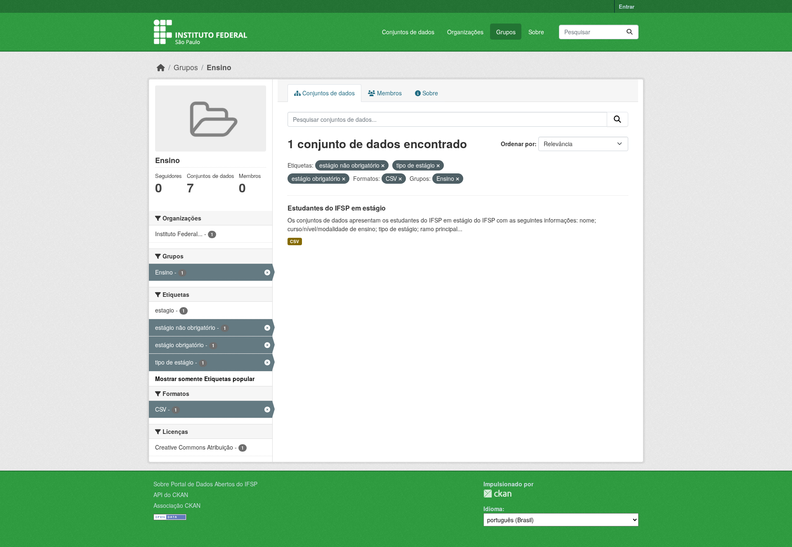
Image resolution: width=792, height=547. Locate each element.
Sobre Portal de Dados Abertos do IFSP (205, 484)
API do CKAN (170, 494)
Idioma (492, 508)
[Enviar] (629, 32)
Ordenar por (518, 144)
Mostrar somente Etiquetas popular (205, 378)
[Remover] (382, 165)
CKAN (497, 493)
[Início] (161, 67)
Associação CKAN (176, 505)
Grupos (506, 32)
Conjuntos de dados (408, 32)
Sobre (536, 32)
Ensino (219, 67)
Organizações (465, 32)
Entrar (626, 6)
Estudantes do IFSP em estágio (337, 208)
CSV (294, 241)
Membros (388, 93)
